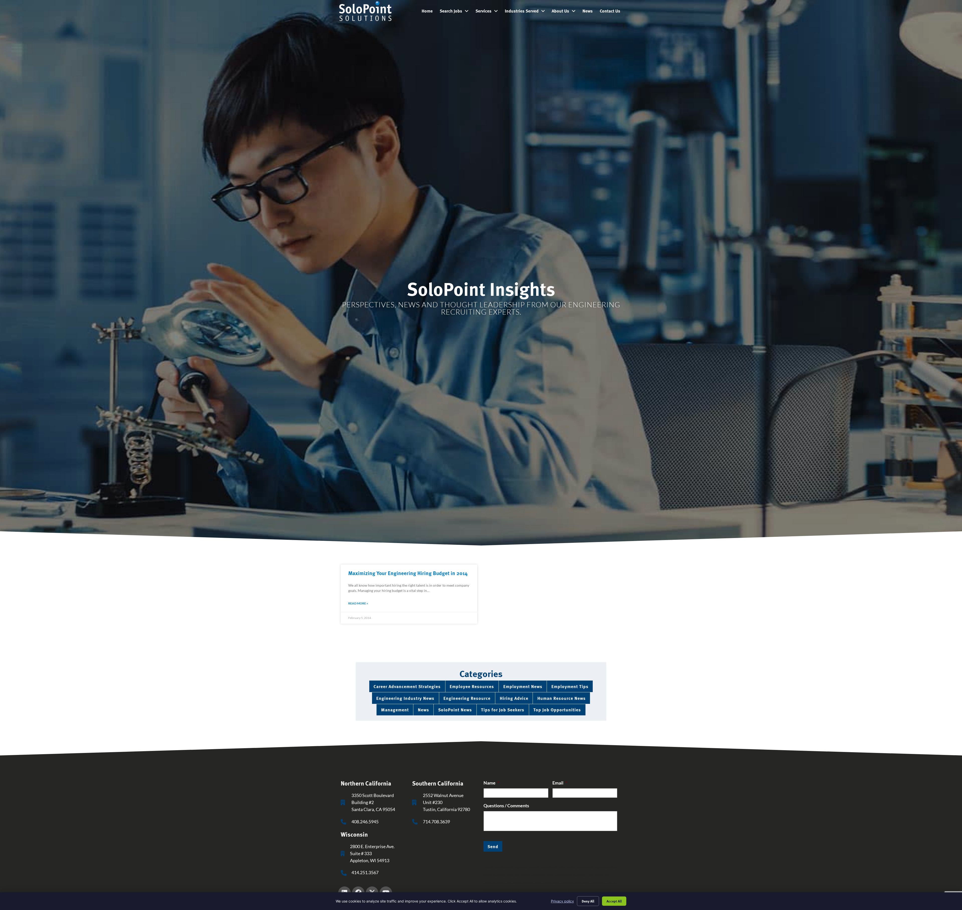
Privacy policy (562, 901)
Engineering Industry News (405, 698)
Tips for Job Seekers (502, 709)
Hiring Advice (514, 698)
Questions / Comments (506, 805)
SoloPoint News (455, 709)
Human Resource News (561, 698)
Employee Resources (472, 686)
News (589, 12)
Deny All (588, 900)
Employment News (522, 686)
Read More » (358, 603)
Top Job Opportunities (557, 709)
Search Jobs (456, 12)
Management (395, 709)
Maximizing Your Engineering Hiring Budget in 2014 (407, 573)
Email (559, 783)
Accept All (614, 900)
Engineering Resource (467, 698)
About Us (565, 12)
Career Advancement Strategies (407, 686)
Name (491, 783)
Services (488, 12)
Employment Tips (569, 686)
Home (429, 12)
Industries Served (526, 12)
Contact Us (612, 12)
